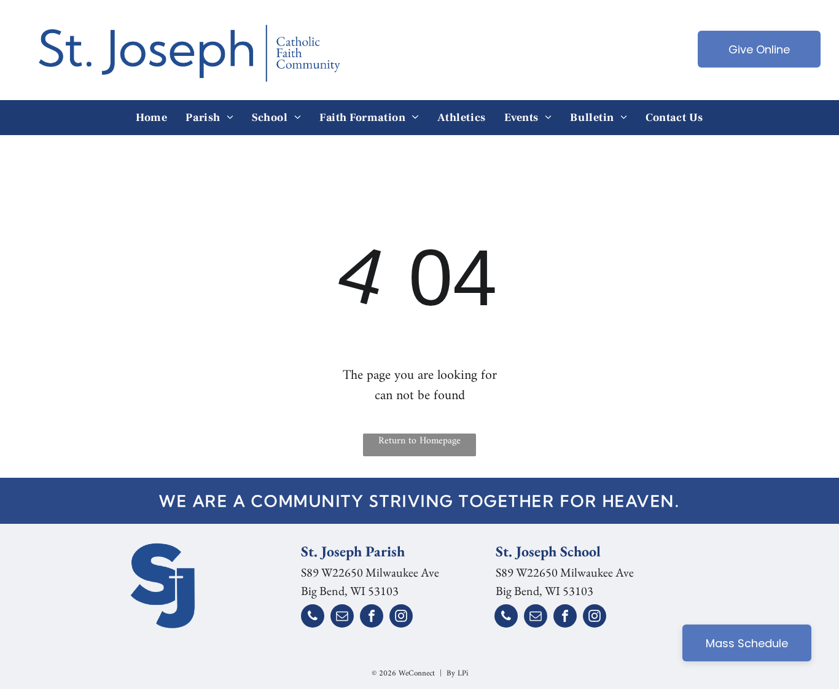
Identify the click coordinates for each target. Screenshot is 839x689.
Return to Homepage (419, 442)
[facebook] (371, 617)
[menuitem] (151, 117)
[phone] (312, 617)
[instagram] (401, 617)
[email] (342, 617)
